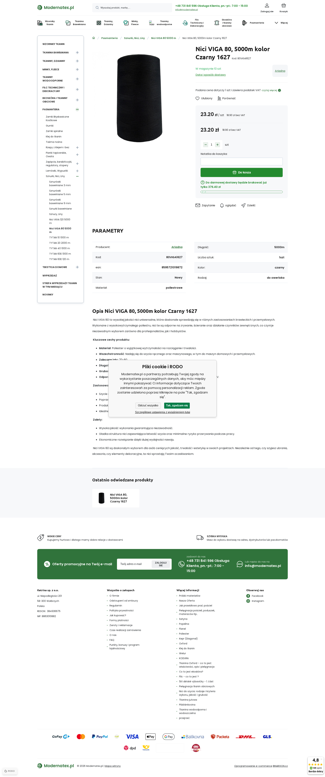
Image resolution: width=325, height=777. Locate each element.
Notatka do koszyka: (214, 154)
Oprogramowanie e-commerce (253, 766)
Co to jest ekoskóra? (191, 671)
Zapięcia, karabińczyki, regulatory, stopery (59, 163)
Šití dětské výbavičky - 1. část (196, 681)
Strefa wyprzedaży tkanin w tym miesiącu (59, 285)
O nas (113, 635)
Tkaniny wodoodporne (52, 78)
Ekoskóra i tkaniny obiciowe (54, 99)
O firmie (114, 595)
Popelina (184, 624)
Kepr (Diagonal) (188, 638)
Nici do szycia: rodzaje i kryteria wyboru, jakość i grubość (197, 693)
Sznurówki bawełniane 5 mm (60, 192)
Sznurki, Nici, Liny (134, 38)
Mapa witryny (113, 766)
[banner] (60, 7)
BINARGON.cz (280, 766)
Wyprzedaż (49, 275)
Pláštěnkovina (187, 704)
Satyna (183, 619)
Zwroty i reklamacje (121, 625)
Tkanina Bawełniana (55, 52)
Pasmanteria (109, 38)
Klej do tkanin (53, 136)
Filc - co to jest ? (189, 676)
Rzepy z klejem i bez (57, 147)
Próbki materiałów (189, 595)
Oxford (183, 643)
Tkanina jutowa (188, 699)
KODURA (184, 658)
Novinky (47, 294)
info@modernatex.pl (186, 9)
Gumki (49, 125)
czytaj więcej (269, 90)
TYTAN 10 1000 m (59, 237)
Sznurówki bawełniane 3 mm (60, 183)
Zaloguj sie (161, 564)
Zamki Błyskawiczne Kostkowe (57, 118)
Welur (182, 653)
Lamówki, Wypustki (57, 170)
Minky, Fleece (50, 69)
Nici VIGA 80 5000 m (163, 38)
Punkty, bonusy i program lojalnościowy (124, 646)
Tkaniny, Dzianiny (53, 61)
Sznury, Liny (56, 214)
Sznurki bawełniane (60, 208)
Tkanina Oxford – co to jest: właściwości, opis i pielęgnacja (196, 664)
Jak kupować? (118, 615)
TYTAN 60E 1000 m (60, 253)
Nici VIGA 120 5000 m (59, 221)
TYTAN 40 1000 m (59, 248)
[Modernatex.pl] (93, 38)
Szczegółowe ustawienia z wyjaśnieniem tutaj (162, 412)
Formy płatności (119, 620)
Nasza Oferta (187, 600)
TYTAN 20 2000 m (59, 243)
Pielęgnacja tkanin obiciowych (197, 686)
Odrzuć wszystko (148, 405)
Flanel (182, 628)
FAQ (112, 640)
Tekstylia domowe (54, 267)
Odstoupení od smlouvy (124, 600)
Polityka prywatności (122, 610)
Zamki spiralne (54, 131)
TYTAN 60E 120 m (59, 259)
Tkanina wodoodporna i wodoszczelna (193, 711)
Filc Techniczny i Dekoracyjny (53, 89)
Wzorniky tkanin (53, 44)
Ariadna (280, 71)
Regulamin (116, 605)
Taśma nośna (54, 142)
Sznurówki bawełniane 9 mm (60, 201)
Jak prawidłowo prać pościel (195, 605)
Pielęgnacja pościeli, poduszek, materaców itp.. (197, 612)
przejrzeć (184, 718)
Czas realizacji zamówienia (125, 630)
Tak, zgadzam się (177, 405)
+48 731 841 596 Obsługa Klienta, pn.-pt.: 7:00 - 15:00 (211, 6)
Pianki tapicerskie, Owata (56, 154)
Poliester (184, 633)
